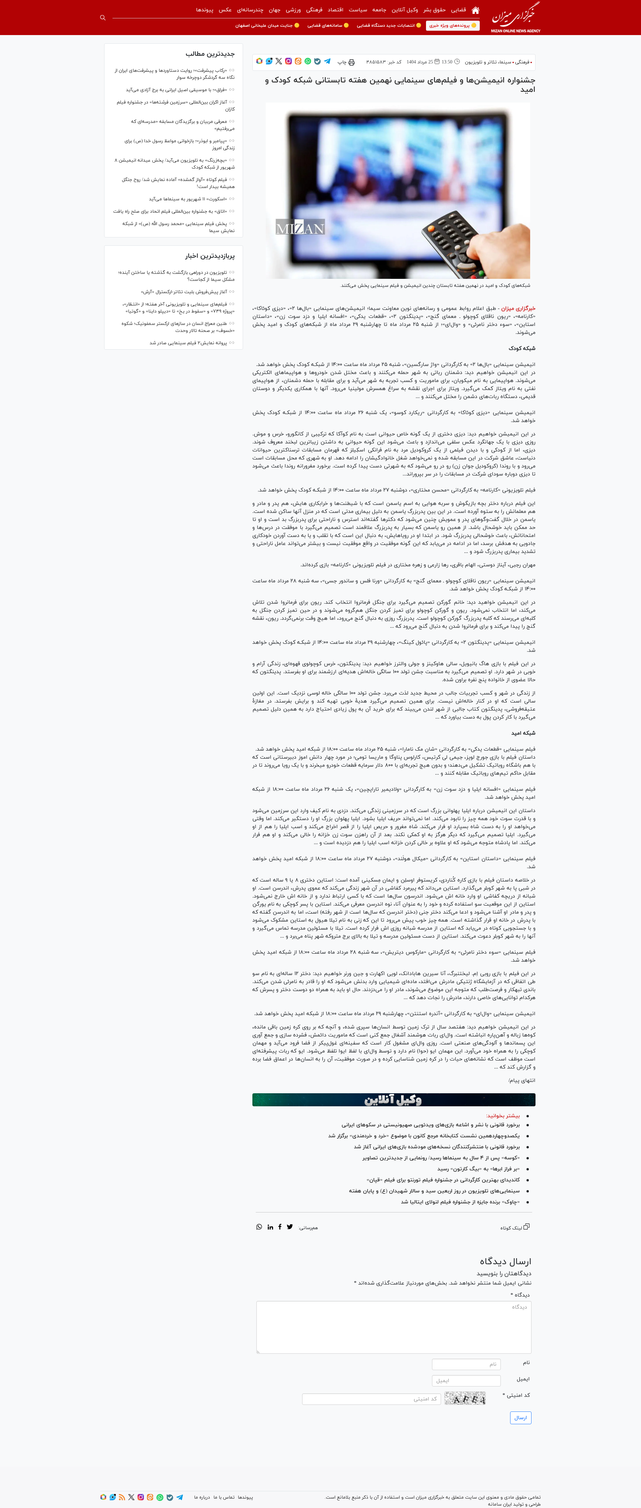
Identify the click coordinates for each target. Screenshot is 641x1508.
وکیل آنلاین (405, 10)
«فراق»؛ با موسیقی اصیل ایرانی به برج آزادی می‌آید (176, 90)
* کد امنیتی (516, 1395)
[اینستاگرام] (288, 63)
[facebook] (279, 1228)
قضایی (458, 10)
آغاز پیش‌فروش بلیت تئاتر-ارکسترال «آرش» (184, 292)
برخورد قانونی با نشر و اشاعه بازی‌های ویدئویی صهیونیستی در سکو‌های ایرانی (431, 1125)
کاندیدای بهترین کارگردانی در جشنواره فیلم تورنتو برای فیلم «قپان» (443, 1180)
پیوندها (204, 10)
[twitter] (290, 1228)
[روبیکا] (259, 63)
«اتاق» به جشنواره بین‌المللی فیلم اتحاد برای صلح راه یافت (170, 211)
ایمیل (523, 1379)
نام (526, 1362)
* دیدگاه (520, 1295)
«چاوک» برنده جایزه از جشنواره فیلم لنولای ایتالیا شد (460, 1202)
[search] (102, 17)
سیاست (358, 10)
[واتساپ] (307, 63)
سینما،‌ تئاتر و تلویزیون (488, 62)
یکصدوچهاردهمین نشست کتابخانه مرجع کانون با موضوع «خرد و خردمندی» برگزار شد (424, 1136)
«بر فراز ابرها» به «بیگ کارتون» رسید (478, 1169)
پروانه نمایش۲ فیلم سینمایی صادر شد (188, 343)
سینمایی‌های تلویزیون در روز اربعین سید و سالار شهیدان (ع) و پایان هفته (434, 1191)
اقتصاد (336, 10)
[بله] (317, 63)
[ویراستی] (269, 63)
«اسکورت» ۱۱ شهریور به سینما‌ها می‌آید (188, 199)
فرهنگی (314, 10)
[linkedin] (270, 1228)
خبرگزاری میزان (518, 308)
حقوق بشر (434, 10)
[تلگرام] (327, 63)
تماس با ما (224, 1497)
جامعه (379, 10)
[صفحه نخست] (475, 9)
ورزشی (293, 10)
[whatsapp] (259, 1228)
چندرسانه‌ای (250, 10)
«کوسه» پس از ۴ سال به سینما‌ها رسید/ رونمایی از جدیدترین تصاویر (441, 1158)
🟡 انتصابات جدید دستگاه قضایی (389, 26)
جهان (274, 10)
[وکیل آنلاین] (394, 1100)
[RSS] (122, 1499)
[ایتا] (298, 63)
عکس (225, 10)
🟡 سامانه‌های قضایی (328, 26)
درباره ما (202, 1497)
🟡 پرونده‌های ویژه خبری (452, 26)
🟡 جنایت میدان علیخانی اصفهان (267, 26)
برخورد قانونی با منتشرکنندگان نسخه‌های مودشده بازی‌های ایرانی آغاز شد (437, 1147)
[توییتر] (278, 63)
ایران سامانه (500, 1504)
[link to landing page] (516, 17)
